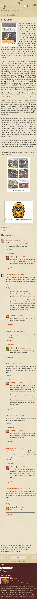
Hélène (8, 415)
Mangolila (9, 240)
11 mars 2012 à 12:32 (14, 364)
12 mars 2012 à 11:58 (24, 382)
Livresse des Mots (11, 488)
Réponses (11, 253)
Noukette (8, 331)
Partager (4, 230)
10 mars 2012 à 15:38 (24, 257)
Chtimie (3, 65)
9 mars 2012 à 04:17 (19, 240)
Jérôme (12, 257)
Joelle (33, 63)
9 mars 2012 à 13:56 (17, 274)
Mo (7, 364)
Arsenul (8, 274)
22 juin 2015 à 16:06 (24, 488)
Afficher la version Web (18, 561)
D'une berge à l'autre (14, 6)
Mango (10, 65)
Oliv (29, 63)
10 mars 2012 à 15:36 (24, 315)
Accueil (18, 557)
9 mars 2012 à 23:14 (21, 291)
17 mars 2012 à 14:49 (16, 448)
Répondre (9, 249)
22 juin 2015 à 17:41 (24, 507)
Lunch (12, 291)
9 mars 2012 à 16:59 (18, 331)
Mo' (26, 63)
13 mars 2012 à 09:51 (17, 415)
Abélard (11, 77)
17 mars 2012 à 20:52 (24, 467)
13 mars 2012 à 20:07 (24, 430)
